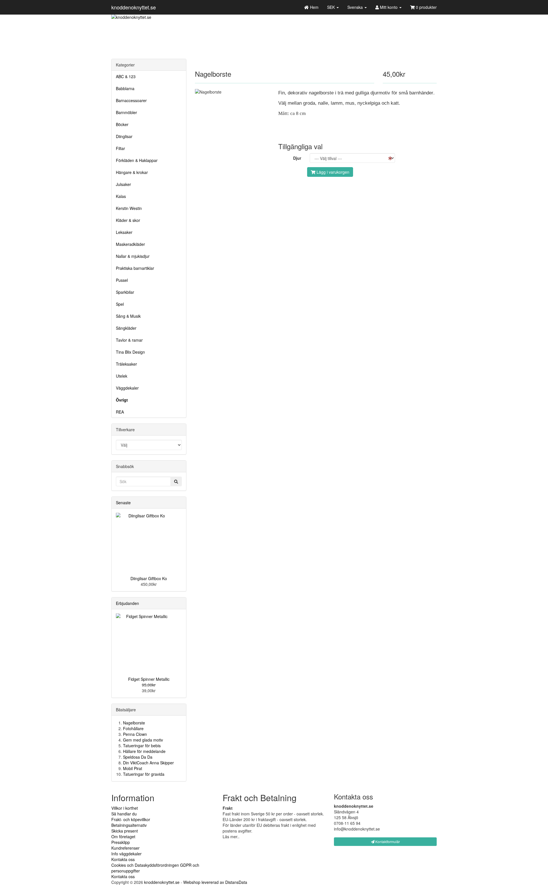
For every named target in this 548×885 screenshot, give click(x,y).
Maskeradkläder (130, 244)
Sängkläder (126, 328)
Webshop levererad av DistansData (215, 882)
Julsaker (123, 184)
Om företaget (123, 836)
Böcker (122, 124)
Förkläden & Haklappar (137, 160)
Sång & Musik (128, 316)
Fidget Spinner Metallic (149, 679)
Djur (297, 158)
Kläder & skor (128, 220)
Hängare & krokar (132, 172)
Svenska (355, 7)
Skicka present (124, 831)
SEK (331, 7)
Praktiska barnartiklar (135, 268)
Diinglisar (124, 136)
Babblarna (125, 88)
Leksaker (124, 232)
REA (120, 412)
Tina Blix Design (130, 352)
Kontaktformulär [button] (387, 841)
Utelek (121, 376)
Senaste (123, 502)
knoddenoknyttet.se (133, 7)
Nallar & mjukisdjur (133, 256)
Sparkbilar (125, 292)
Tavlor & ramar (129, 340)
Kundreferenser (125, 848)
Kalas (121, 196)
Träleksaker (126, 364)
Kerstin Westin (129, 208)
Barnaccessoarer (131, 100)
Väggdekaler (127, 388)
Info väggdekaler (126, 853)
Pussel (122, 280)
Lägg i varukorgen (332, 172)
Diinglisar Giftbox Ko (148, 578)
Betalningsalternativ (129, 825)
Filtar (120, 148)
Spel (120, 304)
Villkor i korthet (124, 808)
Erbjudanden (127, 603)
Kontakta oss (123, 859)
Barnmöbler (126, 112)
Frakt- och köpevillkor (130, 819)
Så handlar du (124, 814)
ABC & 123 (126, 76)
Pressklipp (120, 842)
